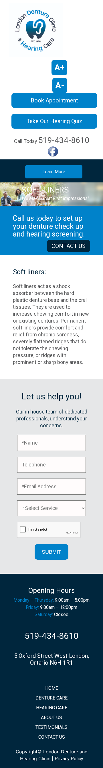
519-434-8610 (51, 635)
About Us (51, 717)
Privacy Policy (69, 758)
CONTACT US (69, 246)
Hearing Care (51, 707)
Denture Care (51, 698)
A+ (59, 67)
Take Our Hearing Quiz (54, 121)
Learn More (53, 171)
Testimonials (51, 727)
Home (51, 688)
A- (59, 85)
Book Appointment (54, 100)
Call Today (51, 140)
